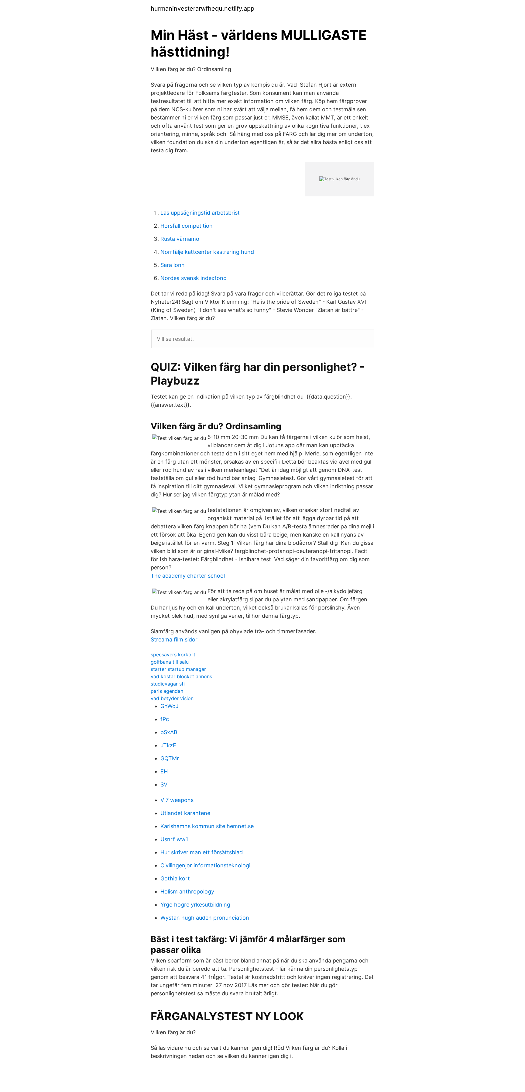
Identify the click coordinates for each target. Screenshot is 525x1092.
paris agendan (167, 691)
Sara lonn (172, 265)
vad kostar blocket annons (181, 676)
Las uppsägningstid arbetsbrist (200, 212)
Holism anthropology (187, 891)
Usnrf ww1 (174, 839)
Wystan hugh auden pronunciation (204, 917)
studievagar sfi (168, 684)
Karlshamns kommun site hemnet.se (207, 826)
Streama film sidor (174, 639)
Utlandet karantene (185, 813)
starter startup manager (178, 669)
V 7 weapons (177, 800)
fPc (164, 719)
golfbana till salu (170, 662)
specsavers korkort (173, 654)
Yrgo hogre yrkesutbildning (195, 904)
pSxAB (168, 732)
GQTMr (169, 758)
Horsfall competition (186, 226)
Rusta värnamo (179, 239)
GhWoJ (169, 706)
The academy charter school (188, 575)
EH (164, 771)
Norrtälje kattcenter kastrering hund (207, 252)
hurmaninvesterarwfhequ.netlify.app (202, 8)
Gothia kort (175, 878)
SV (163, 784)
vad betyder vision (172, 698)
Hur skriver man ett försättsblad (201, 852)
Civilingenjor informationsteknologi (205, 865)
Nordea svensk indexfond (193, 278)
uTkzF (168, 745)
